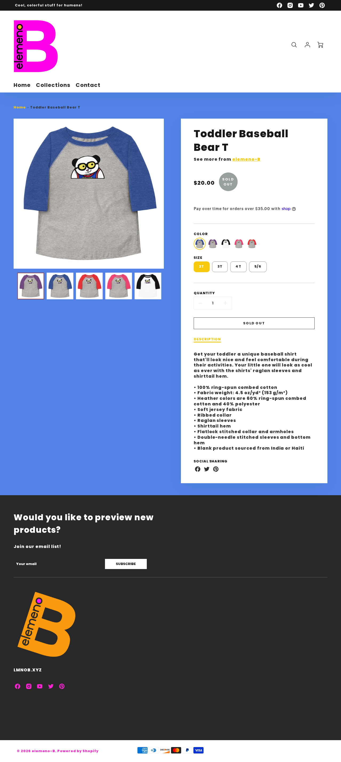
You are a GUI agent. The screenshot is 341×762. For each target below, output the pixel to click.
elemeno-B (246, 159)
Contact (88, 85)
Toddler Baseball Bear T (55, 107)
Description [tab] (207, 339)
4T (238, 266)
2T (201, 266)
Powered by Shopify (77, 751)
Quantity (204, 293)
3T (220, 266)
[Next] (168, 194)
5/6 (257, 266)
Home (22, 85)
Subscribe (126, 564)
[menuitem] (22, 85)
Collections (53, 85)
